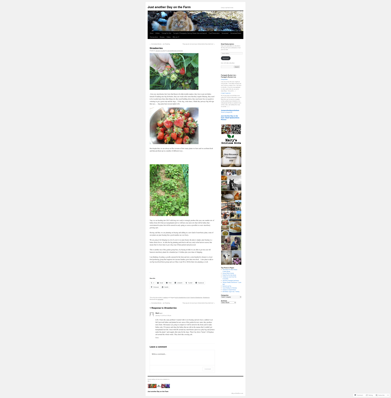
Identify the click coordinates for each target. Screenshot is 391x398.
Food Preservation (214, 33)
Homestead (225, 33)
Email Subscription (227, 44)
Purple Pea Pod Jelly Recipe (229, 275)
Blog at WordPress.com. (237, 393)
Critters (157, 33)
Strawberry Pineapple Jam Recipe (231, 280)
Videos (169, 37)
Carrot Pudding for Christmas (230, 288)
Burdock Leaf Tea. (227, 286)
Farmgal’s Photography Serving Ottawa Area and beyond (190, 33)
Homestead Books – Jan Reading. (160, 44)
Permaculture (154, 37)
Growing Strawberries (196, 297)
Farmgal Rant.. (224, 79)
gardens (165, 297)
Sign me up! (226, 58)
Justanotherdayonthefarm (230, 110)
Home (151, 33)
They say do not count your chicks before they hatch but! (198, 44)
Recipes (162, 37)
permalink (160, 299)
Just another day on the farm (175, 50)
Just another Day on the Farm (169, 7)
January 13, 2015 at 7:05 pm (163, 315)
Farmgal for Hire (166, 33)
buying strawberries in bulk (182, 297)
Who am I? (176, 37)
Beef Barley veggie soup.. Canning (231, 291)
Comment (208, 369)
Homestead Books (235, 33)
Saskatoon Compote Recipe (229, 289)
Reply (157, 337)
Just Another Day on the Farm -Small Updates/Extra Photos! (230, 117)
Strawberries (156, 48)
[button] (223, 172)
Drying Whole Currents (228, 273)
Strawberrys (206, 297)
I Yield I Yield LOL (226, 93)
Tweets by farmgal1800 (226, 112)
